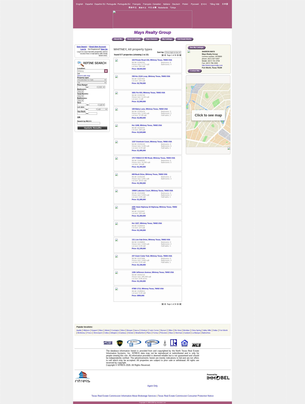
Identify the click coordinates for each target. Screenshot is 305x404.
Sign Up (104, 49)
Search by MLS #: (84, 121)
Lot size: (81, 107)
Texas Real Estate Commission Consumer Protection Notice (186, 396)
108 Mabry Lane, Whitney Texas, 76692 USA (150, 109)
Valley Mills (207, 330)
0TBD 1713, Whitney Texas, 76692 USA (148, 289)
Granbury (122, 333)
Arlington (113, 333)
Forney (155, 333)
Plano (149, 333)
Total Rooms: (82, 94)
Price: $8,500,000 (139, 69)
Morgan (129, 330)
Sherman (178, 333)
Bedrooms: (82, 89)
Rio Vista (177, 330)
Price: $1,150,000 (139, 281)
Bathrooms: (82, 98)
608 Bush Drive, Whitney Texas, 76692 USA (149, 174)
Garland (187, 333)
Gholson (144, 330)
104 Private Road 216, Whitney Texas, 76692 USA (152, 60)
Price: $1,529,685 (139, 132)
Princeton (163, 333)
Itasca (136, 330)
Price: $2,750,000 (139, 83)
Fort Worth (223, 330)
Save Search (82, 47)
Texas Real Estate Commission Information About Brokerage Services (124, 396)
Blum (101, 330)
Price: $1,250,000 (139, 216)
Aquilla (78, 330)
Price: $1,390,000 (139, 167)
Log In (83, 49)
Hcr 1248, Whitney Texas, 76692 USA (147, 125)
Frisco (89, 333)
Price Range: (82, 85)
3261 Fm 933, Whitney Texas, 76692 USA (148, 93)
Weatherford (140, 333)
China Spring (196, 330)
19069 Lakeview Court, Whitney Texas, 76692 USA (152, 191)
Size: (79, 103)
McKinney (81, 333)
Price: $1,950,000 (139, 118)
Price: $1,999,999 (139, 101)
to (87, 87)
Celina (106, 333)
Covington (115, 330)
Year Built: (81, 111)
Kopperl (94, 330)
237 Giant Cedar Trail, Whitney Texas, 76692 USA (152, 256)
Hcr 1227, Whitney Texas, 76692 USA (147, 223)
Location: (81, 68)
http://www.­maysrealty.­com (212, 65)
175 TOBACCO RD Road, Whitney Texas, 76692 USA (153, 158)
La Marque (196, 333)
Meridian (186, 330)
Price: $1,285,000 (139, 199)
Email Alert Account (97, 47)
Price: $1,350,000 (139, 183)
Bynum (163, 330)
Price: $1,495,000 (139, 150)
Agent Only (152, 386)
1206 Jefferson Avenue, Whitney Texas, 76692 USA (153, 272)
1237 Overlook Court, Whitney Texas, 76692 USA (152, 142)
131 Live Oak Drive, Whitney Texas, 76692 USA (151, 240)
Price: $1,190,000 (139, 265)
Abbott (107, 330)
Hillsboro (86, 330)
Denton (131, 333)
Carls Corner (154, 330)
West (123, 330)
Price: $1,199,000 (139, 230)
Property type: (83, 77)
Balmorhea (206, 333)
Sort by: (161, 52)
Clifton (170, 330)
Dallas (215, 330)
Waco (171, 333)
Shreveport (98, 333)
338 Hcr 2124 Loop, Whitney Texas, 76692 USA (151, 76)
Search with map (83, 76)
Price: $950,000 (138, 295)
